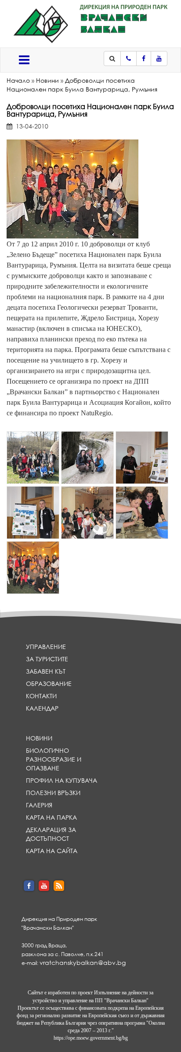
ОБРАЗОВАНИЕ (49, 683)
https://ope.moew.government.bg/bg (91, 1038)
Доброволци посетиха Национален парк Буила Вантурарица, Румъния (82, 84)
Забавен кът (45, 671)
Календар (42, 708)
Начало (18, 80)
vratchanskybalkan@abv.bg (83, 962)
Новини (47, 80)
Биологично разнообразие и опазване (53, 759)
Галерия (39, 805)
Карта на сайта (51, 851)
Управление (46, 646)
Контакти (41, 696)
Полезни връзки (53, 792)
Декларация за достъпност (51, 834)
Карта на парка (51, 817)
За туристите (47, 659)
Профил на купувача (61, 780)
